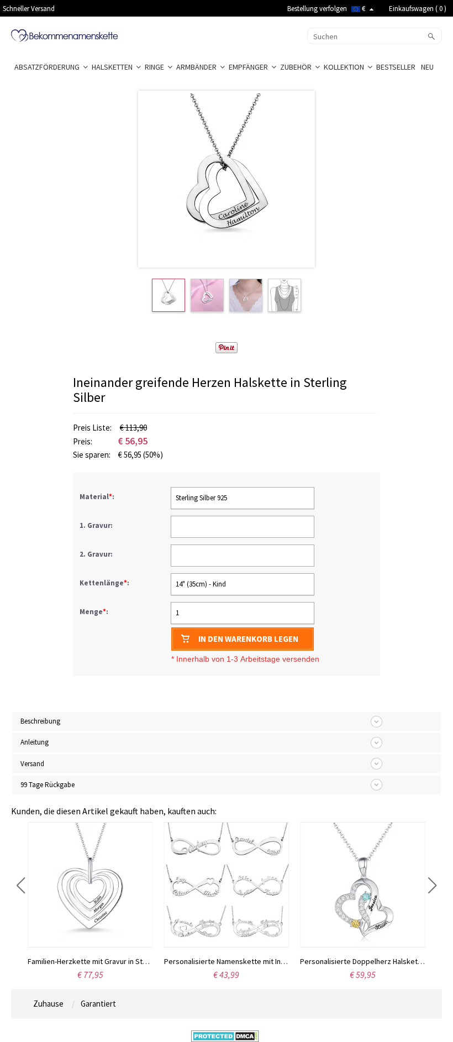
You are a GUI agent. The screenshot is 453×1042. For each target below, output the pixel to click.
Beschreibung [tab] (40, 721)
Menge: (94, 611)
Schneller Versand (29, 8)
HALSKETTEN (114, 67)
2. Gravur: (97, 554)
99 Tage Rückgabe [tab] (47, 784)
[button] (20, 885)
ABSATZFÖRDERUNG (48, 67)
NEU (428, 67)
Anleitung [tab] (34, 742)
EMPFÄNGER (250, 67)
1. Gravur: (97, 525)
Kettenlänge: (105, 583)
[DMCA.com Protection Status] (225, 1035)
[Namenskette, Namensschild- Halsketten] (64, 35)
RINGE (156, 67)
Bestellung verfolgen (317, 8)
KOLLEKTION (345, 67)
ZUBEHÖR (297, 67)
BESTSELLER (396, 67)
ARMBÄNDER (198, 67)
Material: (98, 496)
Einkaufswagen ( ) (417, 8)
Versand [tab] (32, 763)
